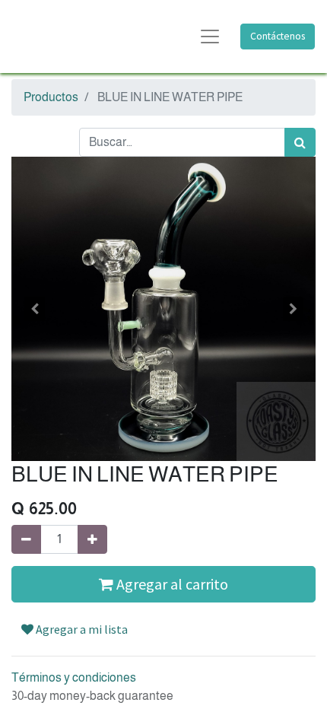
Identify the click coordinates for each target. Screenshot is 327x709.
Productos (51, 97)
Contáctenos (277, 36)
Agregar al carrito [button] (170, 583)
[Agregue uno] (92, 539)
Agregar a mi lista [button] (80, 629)
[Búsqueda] (300, 142)
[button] (34, 308)
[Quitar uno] (26, 539)
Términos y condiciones (73, 677)
